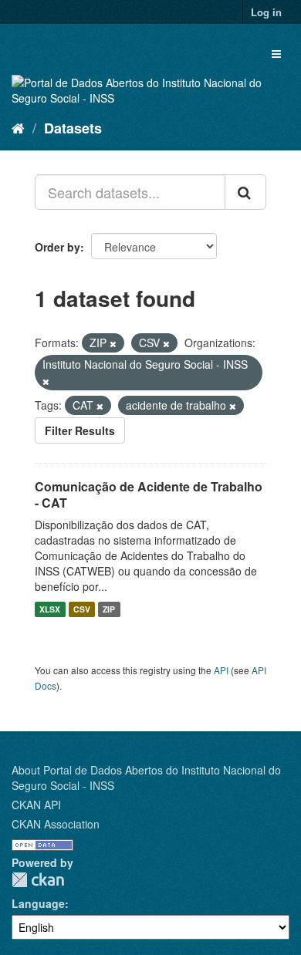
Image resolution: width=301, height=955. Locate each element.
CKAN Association (56, 824)
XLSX (49, 609)
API (221, 670)
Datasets (73, 128)
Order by (57, 247)
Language (38, 903)
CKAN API (36, 804)
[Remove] (113, 343)
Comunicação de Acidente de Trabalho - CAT (148, 494)
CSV (81, 609)
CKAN (38, 880)
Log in (266, 12)
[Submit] (245, 192)
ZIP (109, 609)
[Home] (18, 127)
